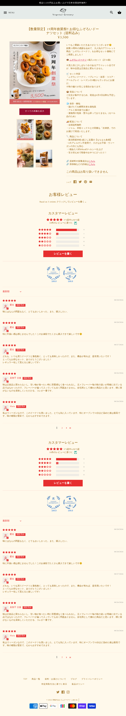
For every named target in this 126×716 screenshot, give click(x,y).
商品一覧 (36, 679)
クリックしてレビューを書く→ (71, 202)
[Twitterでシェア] (80, 183)
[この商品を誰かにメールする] (90, 183)
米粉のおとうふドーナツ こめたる (65, 700)
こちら (92, 161)
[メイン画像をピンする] (85, 183)
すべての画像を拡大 (34, 111)
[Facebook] (63, 693)
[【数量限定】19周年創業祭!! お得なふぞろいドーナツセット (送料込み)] (25, 130)
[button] (45, 230)
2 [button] (62, 428)
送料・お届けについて (55, 679)
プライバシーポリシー (92, 679)
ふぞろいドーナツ (78, 60)
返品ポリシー (78, 684)
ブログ (74, 679)
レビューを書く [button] (63, 254)
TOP (25, 679)
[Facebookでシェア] (75, 183)
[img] (9, 301)
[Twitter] (57, 693)
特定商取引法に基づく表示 (54, 684)
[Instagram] (68, 693)
